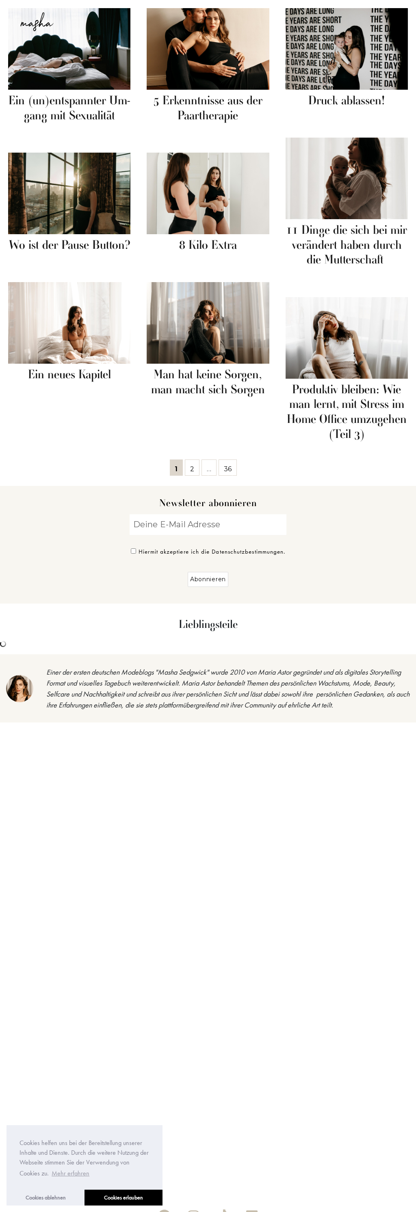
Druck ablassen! (346, 101)
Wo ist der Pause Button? (69, 245)
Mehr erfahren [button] (70, 1173)
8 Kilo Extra (208, 245)
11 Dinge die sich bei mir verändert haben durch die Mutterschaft (346, 245)
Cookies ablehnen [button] (46, 1197)
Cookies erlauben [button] (123, 1197)
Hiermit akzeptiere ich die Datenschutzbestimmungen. (212, 552)
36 (230, 467)
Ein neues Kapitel (69, 375)
